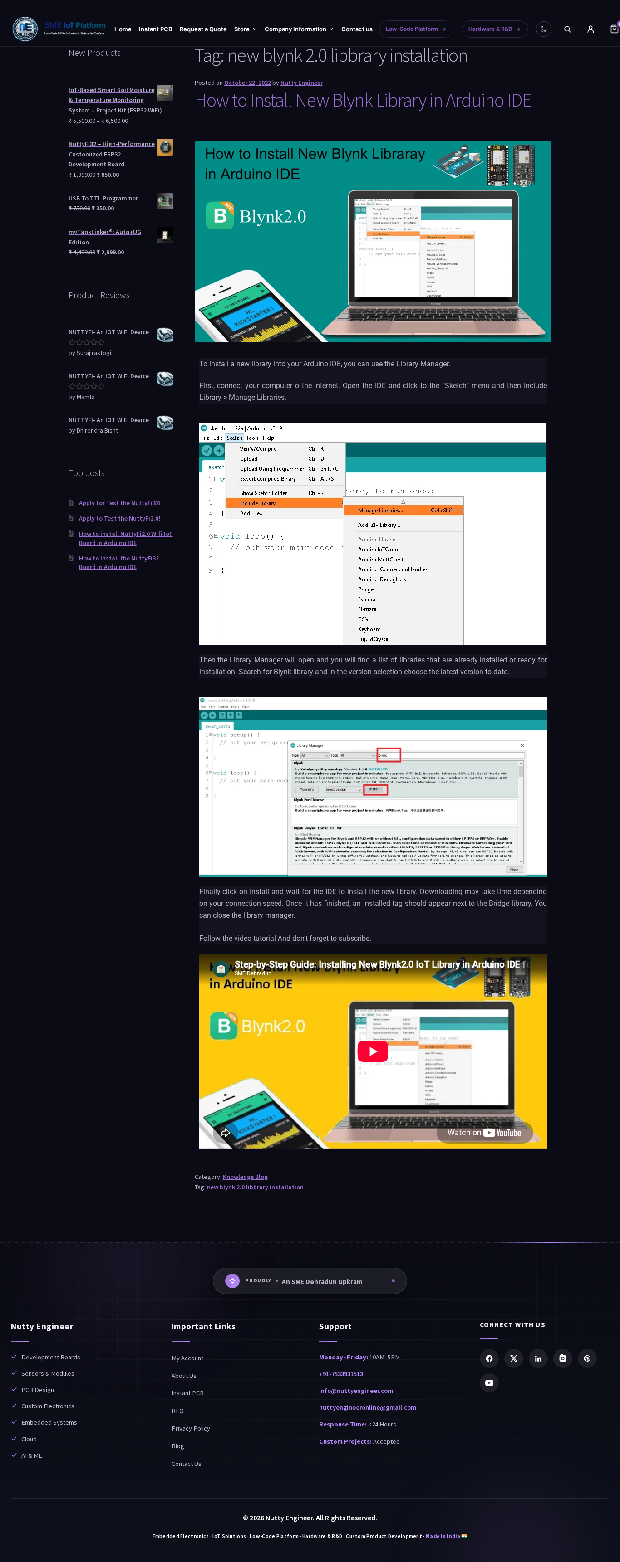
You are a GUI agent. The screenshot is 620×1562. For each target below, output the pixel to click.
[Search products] (567, 29)
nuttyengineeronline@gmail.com (367, 1407)
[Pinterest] (587, 1358)
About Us (184, 1376)
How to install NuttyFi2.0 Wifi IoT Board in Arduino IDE (126, 538)
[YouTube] (489, 1382)
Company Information (295, 29)
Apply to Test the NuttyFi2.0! (119, 518)
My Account (187, 1358)
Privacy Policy (191, 1428)
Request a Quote (203, 29)
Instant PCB (155, 29)
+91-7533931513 (341, 1374)
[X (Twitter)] (513, 1358)
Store (242, 29)
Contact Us (187, 1464)
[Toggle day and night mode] (543, 29)
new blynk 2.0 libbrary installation (255, 1187)
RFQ (178, 1410)
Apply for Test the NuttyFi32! (120, 503)
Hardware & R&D (490, 28)
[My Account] (591, 29)
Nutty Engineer (301, 82)
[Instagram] (562, 1358)
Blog (178, 1446)
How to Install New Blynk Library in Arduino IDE (363, 100)
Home (123, 29)
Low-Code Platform (412, 28)
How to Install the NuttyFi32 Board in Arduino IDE (119, 562)
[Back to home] (59, 29)
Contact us (357, 29)
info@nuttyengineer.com (356, 1391)
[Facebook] (489, 1358)
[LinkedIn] (538, 1358)
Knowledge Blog (245, 1177)
